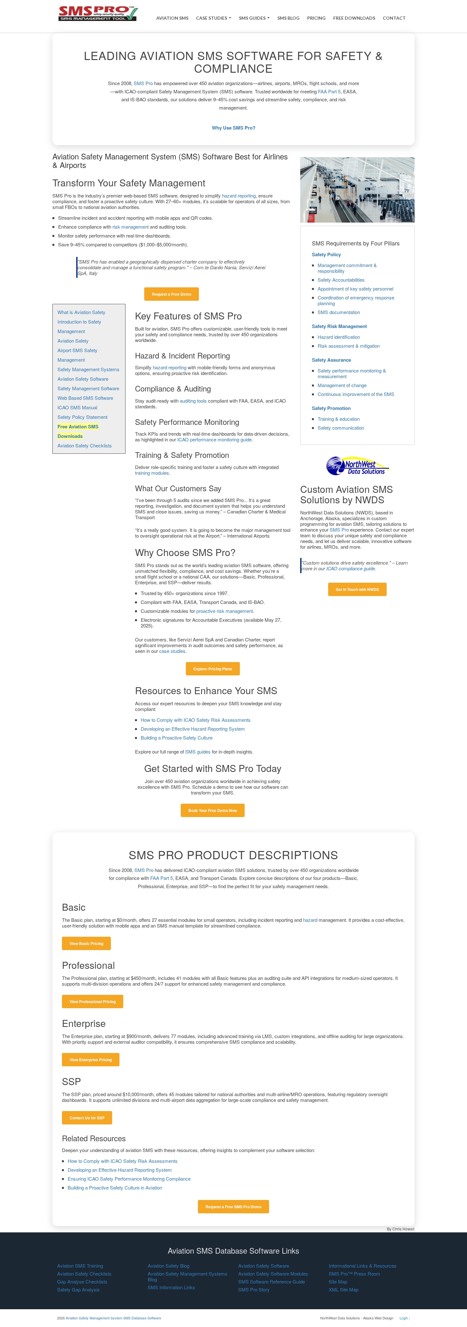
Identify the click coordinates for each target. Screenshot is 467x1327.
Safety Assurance (331, 359)
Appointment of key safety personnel (355, 288)
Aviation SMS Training (80, 1265)
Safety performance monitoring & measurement (352, 373)
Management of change (342, 385)
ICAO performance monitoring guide (214, 439)
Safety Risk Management (339, 326)
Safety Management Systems (88, 369)
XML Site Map (343, 1289)
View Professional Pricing (93, 1001)
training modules (152, 472)
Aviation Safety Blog (168, 1265)
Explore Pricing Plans (212, 669)
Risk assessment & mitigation (349, 345)
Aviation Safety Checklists (85, 445)
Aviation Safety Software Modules (273, 1273)
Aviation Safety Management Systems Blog (187, 1276)
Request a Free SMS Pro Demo (233, 1207)
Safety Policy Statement (82, 416)
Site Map (338, 1281)
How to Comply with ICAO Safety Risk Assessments (196, 719)
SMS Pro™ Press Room (354, 1273)
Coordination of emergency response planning (356, 300)
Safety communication (341, 427)
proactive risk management (224, 610)
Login (404, 1317)
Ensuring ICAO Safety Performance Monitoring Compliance (129, 1178)
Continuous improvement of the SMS (356, 394)
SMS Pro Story (254, 1289)
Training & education (339, 418)
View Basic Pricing (86, 943)
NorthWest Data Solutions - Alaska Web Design (356, 1317)
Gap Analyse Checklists (82, 1281)
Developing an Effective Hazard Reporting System (193, 728)
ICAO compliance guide (350, 568)
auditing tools (193, 400)
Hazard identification (339, 336)
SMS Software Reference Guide (271, 1281)
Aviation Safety (73, 340)
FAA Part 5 (329, 91)
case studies (172, 650)
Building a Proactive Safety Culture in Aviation (115, 1187)
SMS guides (198, 751)
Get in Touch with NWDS (357, 589)
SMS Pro (143, 83)
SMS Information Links (171, 1287)
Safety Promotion (331, 408)
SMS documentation (339, 312)
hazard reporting (239, 195)
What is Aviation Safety (81, 312)
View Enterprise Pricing (91, 1059)
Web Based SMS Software (85, 397)
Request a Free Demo (171, 294)
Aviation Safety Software (83, 378)
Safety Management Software (88, 388)
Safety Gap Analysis (78, 1289)
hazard (310, 919)
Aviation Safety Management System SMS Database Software (113, 1317)
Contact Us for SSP (87, 1118)
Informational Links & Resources (362, 1265)
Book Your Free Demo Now (212, 810)
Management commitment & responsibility (347, 268)
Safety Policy (326, 254)
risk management (130, 226)
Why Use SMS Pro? (233, 127)
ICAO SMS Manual (77, 407)
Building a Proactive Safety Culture (177, 737)
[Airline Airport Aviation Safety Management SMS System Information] (98, 13)
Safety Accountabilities (341, 279)
